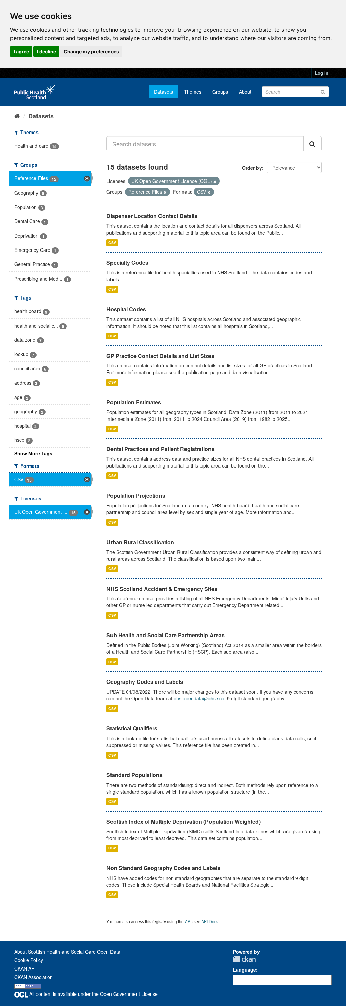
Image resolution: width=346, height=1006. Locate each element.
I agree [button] (21, 51)
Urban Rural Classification (140, 542)
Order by (252, 167)
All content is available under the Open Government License (93, 993)
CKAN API (25, 968)
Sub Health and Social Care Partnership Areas (165, 635)
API (188, 921)
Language (244, 969)
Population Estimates (133, 402)
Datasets (163, 91)
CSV (112, 242)
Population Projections (135, 495)
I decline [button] (46, 51)
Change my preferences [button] (91, 51)
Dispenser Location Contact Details (151, 216)
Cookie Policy (28, 960)
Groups (220, 91)
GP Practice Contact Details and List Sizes (160, 356)
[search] (312, 143)
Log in (321, 73)
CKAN (244, 959)
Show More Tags (33, 453)
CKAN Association (33, 977)
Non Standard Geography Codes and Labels (163, 868)
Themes (192, 91)
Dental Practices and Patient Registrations (160, 449)
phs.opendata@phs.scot (200, 698)
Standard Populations (134, 775)
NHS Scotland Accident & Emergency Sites (161, 589)
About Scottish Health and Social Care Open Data (67, 951)
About (245, 91)
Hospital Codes (126, 309)
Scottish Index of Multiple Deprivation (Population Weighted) (183, 821)
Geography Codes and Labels (144, 682)
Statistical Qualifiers (131, 728)
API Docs (209, 921)
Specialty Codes (127, 262)
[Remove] (214, 181)
